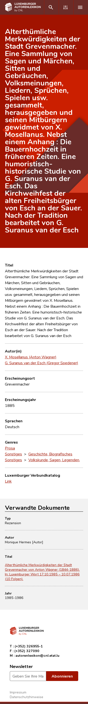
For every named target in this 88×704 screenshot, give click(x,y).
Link (8, 481)
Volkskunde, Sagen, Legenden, (54, 459)
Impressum (18, 692)
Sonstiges (13, 453)
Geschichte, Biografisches (50, 453)
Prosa (10, 448)
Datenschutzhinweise (26, 696)
